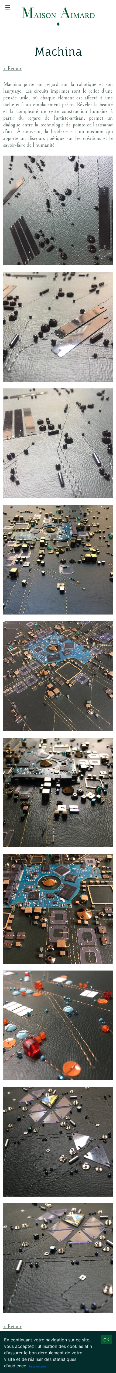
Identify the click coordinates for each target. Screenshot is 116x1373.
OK (106, 1339)
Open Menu (7, 7)
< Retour (12, 69)
